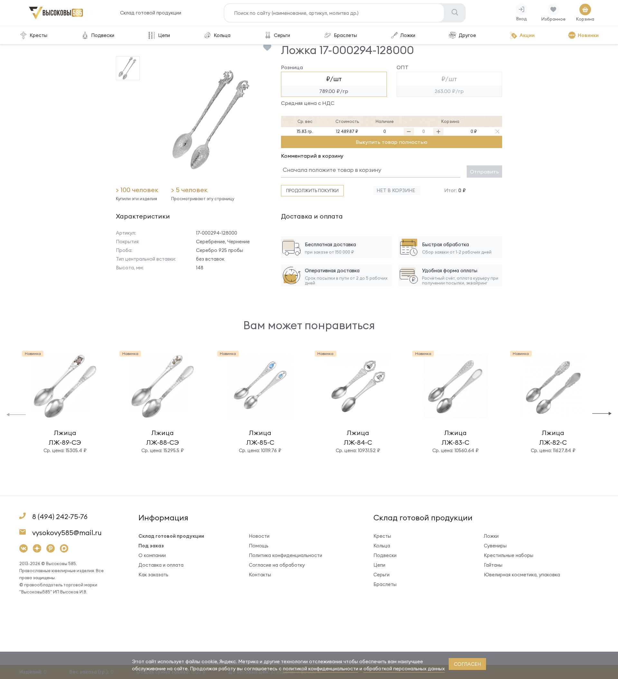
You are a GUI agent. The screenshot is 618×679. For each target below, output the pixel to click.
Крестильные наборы (508, 555)
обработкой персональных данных (404, 668)
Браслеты (345, 35)
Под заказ (151, 546)
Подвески (102, 35)
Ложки (407, 35)
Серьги (282, 35)
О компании (152, 555)
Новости (259, 536)
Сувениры (495, 546)
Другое (467, 35)
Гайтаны (493, 565)
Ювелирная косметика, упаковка (522, 575)
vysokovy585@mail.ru (67, 532)
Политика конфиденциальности (285, 555)
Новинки (588, 35)
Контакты (260, 575)
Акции (527, 35)
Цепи (164, 35)
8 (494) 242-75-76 (60, 516)
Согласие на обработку (277, 565)
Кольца (222, 35)
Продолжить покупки (312, 190)
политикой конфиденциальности (320, 668)
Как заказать (153, 575)
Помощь (258, 546)
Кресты (38, 35)
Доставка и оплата (160, 565)
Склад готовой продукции (150, 13)
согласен (467, 664)
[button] (16, 414)
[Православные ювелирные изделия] (56, 18)
